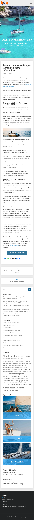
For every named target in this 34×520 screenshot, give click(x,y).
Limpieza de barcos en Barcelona (11, 340)
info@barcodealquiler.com (8, 499)
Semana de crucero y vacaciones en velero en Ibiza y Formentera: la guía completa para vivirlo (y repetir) (16, 310)
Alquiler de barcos (12, 355)
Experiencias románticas (10, 378)
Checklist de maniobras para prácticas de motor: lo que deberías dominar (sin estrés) (16, 306)
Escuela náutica (7, 327)
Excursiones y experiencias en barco (12, 335)
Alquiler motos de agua (25, 356)
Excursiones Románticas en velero (12, 332)
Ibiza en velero (7, 337)
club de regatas (20, 358)
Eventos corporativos (8, 371)
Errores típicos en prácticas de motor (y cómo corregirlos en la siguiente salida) (15, 301)
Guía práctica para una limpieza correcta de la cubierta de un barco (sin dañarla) (15, 314)
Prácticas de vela (14, 382)
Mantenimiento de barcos (10, 380)
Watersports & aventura (10, 390)
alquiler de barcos (14, 245)
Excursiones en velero (18, 371)
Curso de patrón (24, 361)
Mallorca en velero (8, 342)
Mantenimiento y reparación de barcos (13, 345)
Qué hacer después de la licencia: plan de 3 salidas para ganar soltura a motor (16, 297)
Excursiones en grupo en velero (11, 330)
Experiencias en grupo (15, 374)
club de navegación (12, 358)
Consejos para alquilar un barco (11, 322)
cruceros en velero (12, 361)
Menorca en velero (8, 348)
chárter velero (6, 358)
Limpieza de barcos (22, 378)
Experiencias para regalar (18, 376)
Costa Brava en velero (9, 325)
